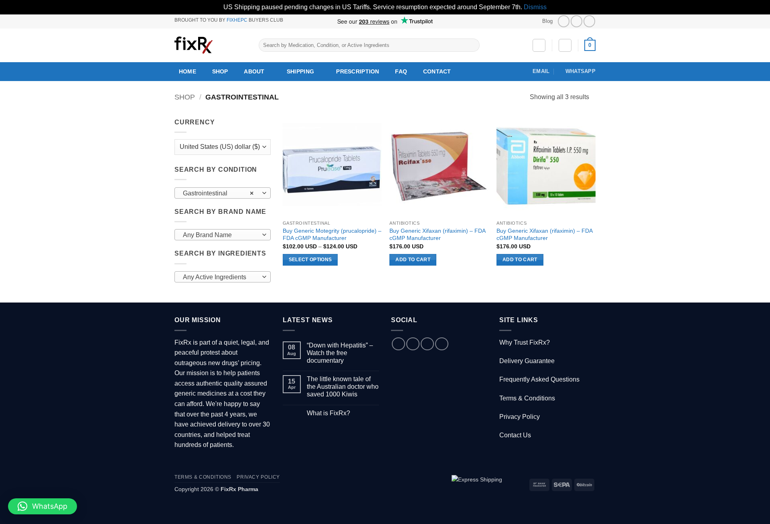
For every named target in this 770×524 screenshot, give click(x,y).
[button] (565, 45)
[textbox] (221, 235)
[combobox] (222, 193)
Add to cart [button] (412, 259)
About (254, 71)
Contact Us (515, 435)
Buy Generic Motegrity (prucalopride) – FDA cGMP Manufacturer (332, 234)
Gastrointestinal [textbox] (218, 193)
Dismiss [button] (535, 7)
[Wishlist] (539, 45)
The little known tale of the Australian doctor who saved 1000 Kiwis (343, 387)
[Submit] (471, 45)
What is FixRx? (328, 413)
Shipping (300, 71)
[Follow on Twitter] (576, 21)
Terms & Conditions (527, 398)
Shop (220, 71)
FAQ (401, 71)
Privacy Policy (519, 416)
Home (187, 71)
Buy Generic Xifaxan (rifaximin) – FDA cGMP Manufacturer (437, 234)
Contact (437, 71)
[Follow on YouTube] (589, 21)
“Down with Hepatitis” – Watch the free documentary (340, 353)
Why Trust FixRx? (524, 342)
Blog (547, 21)
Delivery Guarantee (527, 360)
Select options (310, 259)
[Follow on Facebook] (563, 21)
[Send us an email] (427, 344)
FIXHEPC (237, 20)
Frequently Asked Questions (539, 379)
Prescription (357, 71)
